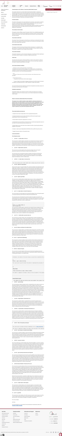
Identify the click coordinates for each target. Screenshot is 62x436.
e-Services (51, 6)
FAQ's (25, 419)
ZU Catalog (26, 414)
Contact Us (26, 413)
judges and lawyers (39, 326)
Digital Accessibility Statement (17, 422)
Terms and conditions (16, 416)
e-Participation (45, 6)
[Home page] (2, 6)
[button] (1, 435)
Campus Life (21, 6)
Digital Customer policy (16, 419)
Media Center (39, 6)
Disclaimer (14, 413)
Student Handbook (27, 416)
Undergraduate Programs (6, 422)
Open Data (3, 419)
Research (3, 425)
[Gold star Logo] (8, 2)
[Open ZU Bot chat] (60, 434)
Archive (36, 413)
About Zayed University (6, 6)
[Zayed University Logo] (3, 2)
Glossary (36, 414)
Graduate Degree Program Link (52, 12)
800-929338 (55, 423)
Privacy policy (15, 414)
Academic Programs (13, 6)
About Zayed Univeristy (5, 413)
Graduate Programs (5, 416)
